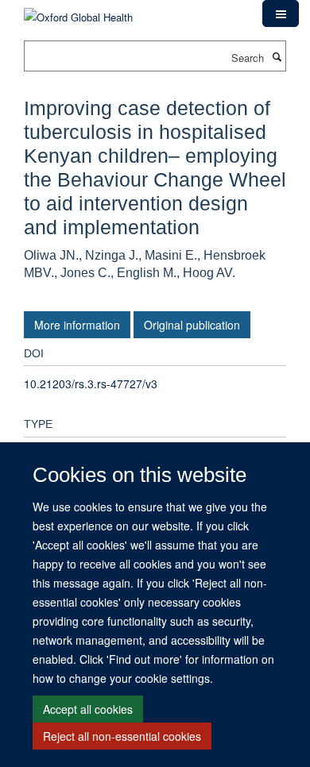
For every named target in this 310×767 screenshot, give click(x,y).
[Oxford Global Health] (78, 11)
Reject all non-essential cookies (122, 736)
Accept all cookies (88, 709)
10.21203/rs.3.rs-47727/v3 (90, 383)
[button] (280, 13)
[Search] (276, 56)
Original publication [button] (192, 325)
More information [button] (77, 325)
